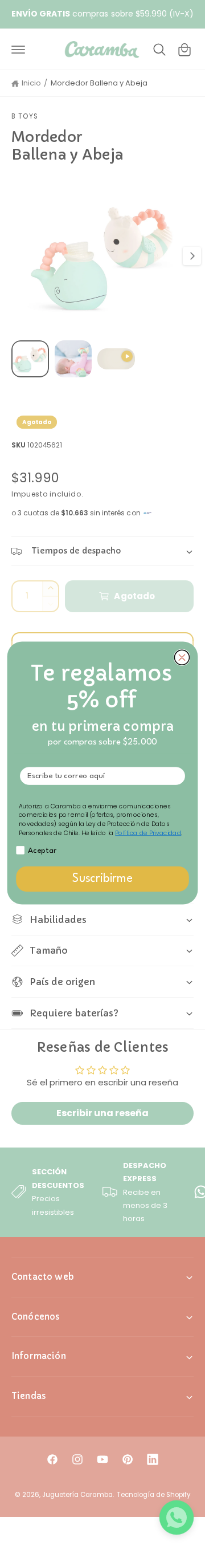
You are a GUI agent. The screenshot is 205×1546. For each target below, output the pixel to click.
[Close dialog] (181, 657)
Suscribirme (102, 879)
